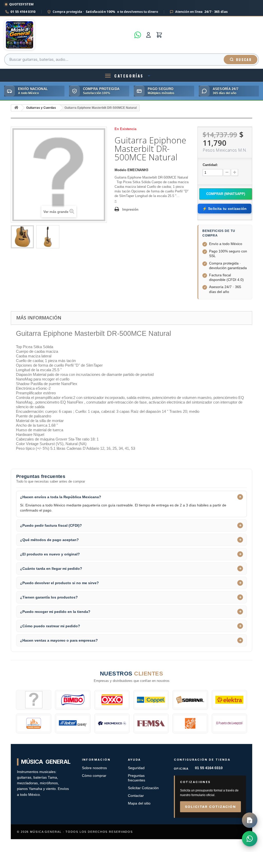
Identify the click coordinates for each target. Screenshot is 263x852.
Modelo (120, 170)
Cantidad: (210, 165)
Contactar (136, 796)
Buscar (244, 59)
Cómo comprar (94, 776)
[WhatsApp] (137, 35)
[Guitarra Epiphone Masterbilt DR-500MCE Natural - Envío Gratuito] (22, 237)
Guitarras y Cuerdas (41, 108)
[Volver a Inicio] (16, 108)
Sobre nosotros (94, 768)
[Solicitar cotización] (249, 820)
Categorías (129, 76)
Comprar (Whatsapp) (225, 194)
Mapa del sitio (139, 803)
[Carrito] (159, 35)
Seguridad (136, 768)
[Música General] (67, 34)
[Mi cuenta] (148, 35)
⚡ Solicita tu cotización (224, 209)
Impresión (130, 209)
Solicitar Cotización (143, 788)
